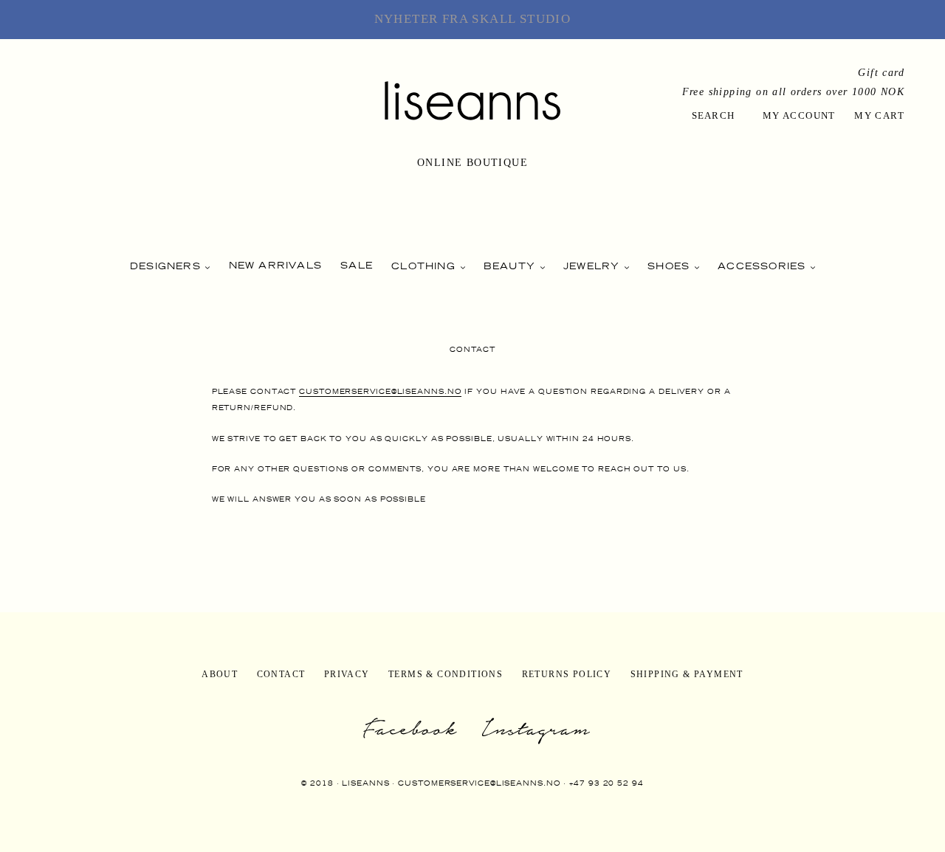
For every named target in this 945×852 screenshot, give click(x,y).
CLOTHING (425, 265)
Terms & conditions (445, 674)
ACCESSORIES (763, 265)
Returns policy (567, 674)
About (220, 674)
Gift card (881, 72)
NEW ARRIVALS (275, 265)
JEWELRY (593, 265)
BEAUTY (511, 265)
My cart (879, 115)
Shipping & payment (686, 674)
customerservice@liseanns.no (380, 391)
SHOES (670, 265)
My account (799, 115)
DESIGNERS (167, 265)
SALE (356, 265)
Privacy (347, 674)
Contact (281, 674)
